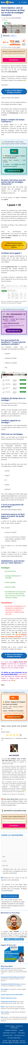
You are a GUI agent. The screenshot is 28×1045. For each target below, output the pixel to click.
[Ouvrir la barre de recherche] (19, 2)
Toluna (3, 626)
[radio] (7, 735)
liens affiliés (17, 47)
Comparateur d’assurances (8, 1001)
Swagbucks (13, 989)
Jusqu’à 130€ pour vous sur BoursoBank (12, 994)
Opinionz (17, 626)
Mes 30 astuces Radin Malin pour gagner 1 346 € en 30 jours (14, 245)
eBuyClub (13, 158)
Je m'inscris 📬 (14, 60)
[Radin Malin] (8, 2)
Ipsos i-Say (9, 626)
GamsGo (16, 323)
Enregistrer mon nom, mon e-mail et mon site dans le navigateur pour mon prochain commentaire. (15, 871)
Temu (15, 998)
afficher (13, 35)
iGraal (7, 702)
